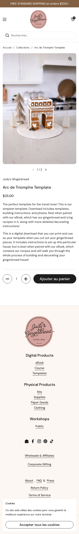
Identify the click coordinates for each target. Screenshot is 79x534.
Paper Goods (39, 402)
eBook (39, 363)
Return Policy (39, 488)
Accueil (7, 47)
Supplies (39, 397)
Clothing (39, 408)
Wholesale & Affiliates (39, 456)
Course (39, 368)
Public (39, 426)
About (29, 480)
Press (50, 480)
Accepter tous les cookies (39, 525)
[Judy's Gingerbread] (38, 19)
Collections (22, 47)
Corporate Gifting (39, 464)
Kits (39, 392)
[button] (72, 19)
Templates (40, 373)
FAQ (39, 480)
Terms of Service (39, 495)
